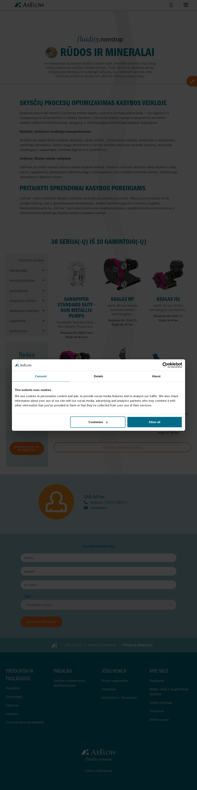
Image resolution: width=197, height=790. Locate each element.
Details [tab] (98, 376)
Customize (95, 421)
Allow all (154, 421)
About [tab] (156, 376)
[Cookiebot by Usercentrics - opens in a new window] (165, 365)
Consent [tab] (41, 376)
